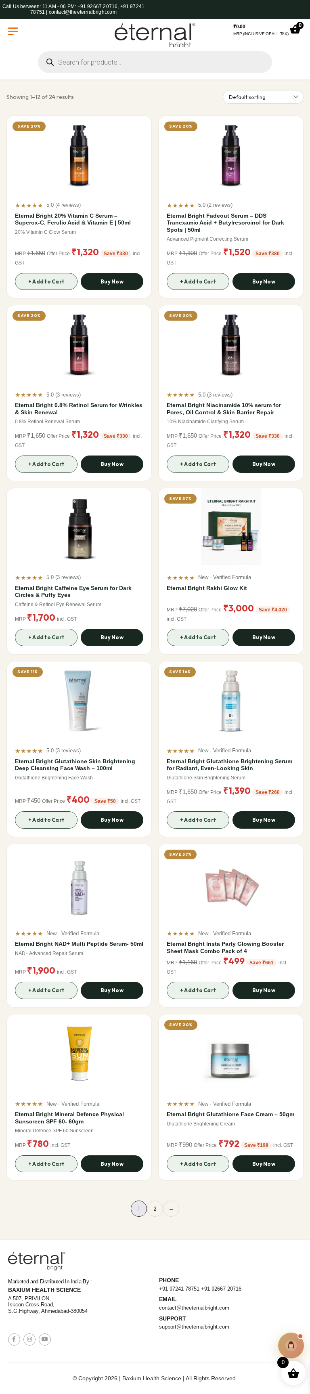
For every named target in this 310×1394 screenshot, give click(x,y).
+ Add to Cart (46, 281)
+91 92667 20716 (221, 1289)
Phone (169, 1280)
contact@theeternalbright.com (194, 1308)
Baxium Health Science (44, 1290)
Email (168, 1299)
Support (172, 1318)
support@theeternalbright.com (194, 1327)
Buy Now (112, 281)
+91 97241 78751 (179, 1289)
